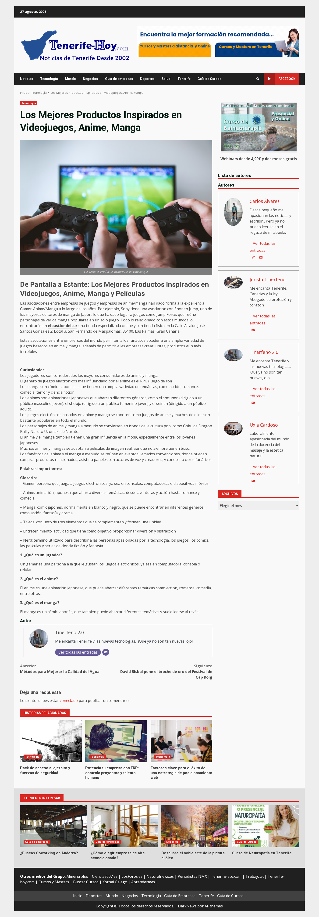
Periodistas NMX (192, 876)
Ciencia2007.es (104, 876)
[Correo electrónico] (105, 652)
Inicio (77, 895)
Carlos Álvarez (265, 201)
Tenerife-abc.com (226, 876)
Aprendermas (143, 882)
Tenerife (184, 79)
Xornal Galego (115, 882)
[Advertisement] (218, 40)
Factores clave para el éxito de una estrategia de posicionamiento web (181, 741)
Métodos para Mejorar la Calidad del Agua (59, 668)
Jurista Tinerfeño (268, 279)
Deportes (147, 79)
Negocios (90, 79)
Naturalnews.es (160, 876)
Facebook (287, 79)
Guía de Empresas (179, 895)
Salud (166, 79)
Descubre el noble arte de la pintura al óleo (194, 826)
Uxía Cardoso (264, 424)
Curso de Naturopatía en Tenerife (265, 826)
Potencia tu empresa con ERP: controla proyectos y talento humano (116, 741)
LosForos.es (131, 876)
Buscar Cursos (86, 882)
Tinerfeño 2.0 (69, 632)
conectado (69, 700)
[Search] (257, 79)
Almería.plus (77, 876)
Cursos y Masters (54, 882)
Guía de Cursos (209, 79)
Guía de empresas (119, 79)
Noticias (26, 79)
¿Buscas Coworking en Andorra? (53, 826)
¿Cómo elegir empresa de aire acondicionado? (124, 826)
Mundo (70, 79)
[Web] (253, 257)
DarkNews (187, 906)
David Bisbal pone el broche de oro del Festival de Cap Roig (166, 671)
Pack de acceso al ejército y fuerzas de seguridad (51, 741)
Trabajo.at (254, 876)
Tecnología (49, 79)
